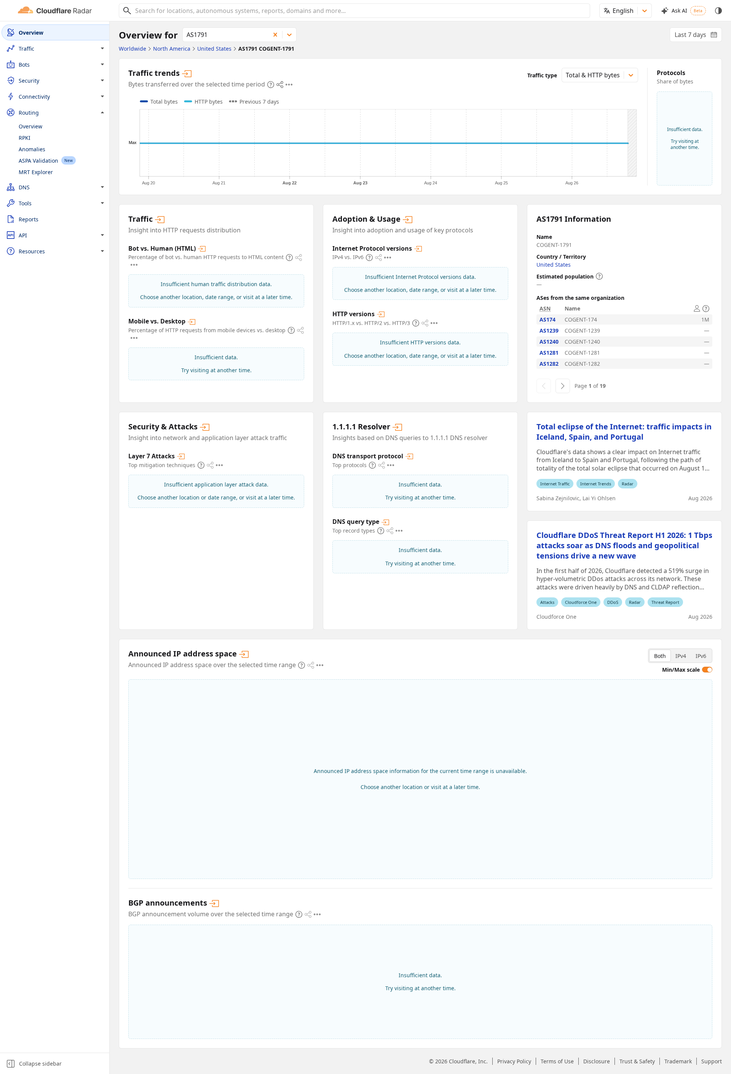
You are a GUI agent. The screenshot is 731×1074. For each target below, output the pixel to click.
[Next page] (562, 386)
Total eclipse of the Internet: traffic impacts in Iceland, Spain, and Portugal (624, 431)
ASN (545, 308)
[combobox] (359, 10)
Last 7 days (698, 36)
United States (553, 264)
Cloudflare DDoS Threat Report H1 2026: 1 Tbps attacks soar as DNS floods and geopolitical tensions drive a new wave (624, 545)
